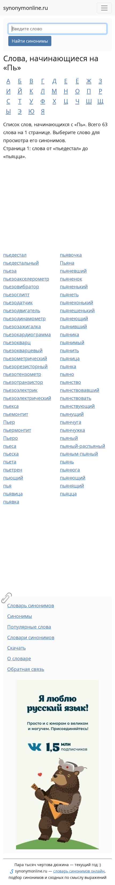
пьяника (69, 334)
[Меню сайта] (104, 8)
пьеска (11, 453)
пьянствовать (75, 398)
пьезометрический (25, 358)
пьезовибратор (21, 286)
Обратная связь (25, 669)
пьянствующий (77, 406)
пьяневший (73, 271)
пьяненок (71, 279)
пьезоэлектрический (27, 398)
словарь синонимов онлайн (79, 871)
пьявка (11, 501)
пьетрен (12, 469)
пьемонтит (15, 414)
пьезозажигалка (22, 326)
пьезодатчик (18, 302)
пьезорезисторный (25, 366)
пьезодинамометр (24, 318)
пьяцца (68, 493)
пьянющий (72, 477)
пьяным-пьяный (79, 453)
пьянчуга (70, 422)
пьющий (13, 477)
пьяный (69, 438)
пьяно (67, 374)
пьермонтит (17, 430)
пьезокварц (16, 342)
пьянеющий (74, 318)
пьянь (67, 461)
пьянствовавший (79, 390)
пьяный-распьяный (82, 446)
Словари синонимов (30, 637)
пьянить (69, 350)
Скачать (16, 648)
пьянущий (72, 414)
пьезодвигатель (21, 310)
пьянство (70, 382)
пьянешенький (77, 310)
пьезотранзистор (23, 382)
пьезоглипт (16, 294)
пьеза (10, 271)
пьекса (11, 406)
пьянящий (72, 485)
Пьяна (67, 263)
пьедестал (14, 255)
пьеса (9, 446)
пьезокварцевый (23, 350)
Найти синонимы (30, 41)
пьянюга (70, 469)
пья (7, 485)
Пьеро (10, 438)
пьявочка (71, 255)
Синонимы (19, 616)
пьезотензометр (22, 374)
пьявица (13, 493)
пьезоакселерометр (26, 279)
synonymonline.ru (25, 7)
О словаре (19, 658)
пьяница (70, 358)
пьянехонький (76, 302)
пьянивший (73, 326)
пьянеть (69, 294)
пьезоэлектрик (20, 390)
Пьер (9, 422)
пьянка (68, 366)
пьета (9, 461)
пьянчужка (72, 430)
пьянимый (72, 342)
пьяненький (74, 286)
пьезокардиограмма (27, 334)
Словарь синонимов (30, 605)
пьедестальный (21, 263)
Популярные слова (29, 627)
